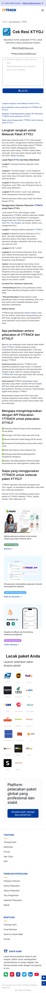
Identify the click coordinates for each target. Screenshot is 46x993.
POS (8, 223)
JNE (3, 223)
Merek (6, 905)
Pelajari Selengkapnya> (31, 3)
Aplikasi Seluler (31, 313)
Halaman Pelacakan (13, 900)
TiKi (12, 223)
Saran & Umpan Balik (13, 934)
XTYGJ (16, 160)
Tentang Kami (10, 842)
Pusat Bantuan (10, 929)
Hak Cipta (8, 856)
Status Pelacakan (12, 886)
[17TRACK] (9, 10)
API (30, 384)
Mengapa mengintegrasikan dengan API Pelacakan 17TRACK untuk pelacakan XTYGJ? (22, 115)
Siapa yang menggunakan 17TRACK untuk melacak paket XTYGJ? (22, 121)
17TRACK (38, 205)
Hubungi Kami (10, 924)
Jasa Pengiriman (14, 22)
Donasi (7, 939)
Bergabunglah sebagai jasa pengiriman (23, 813)
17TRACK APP (7, 374)
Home (4, 22)
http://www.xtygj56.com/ (24, 53)
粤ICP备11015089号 (23, 990)
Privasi (7, 851)
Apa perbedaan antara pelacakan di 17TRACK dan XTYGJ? (22, 108)
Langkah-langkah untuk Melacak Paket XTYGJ (20, 103)
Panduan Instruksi (12, 881)
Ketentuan (8, 847)
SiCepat (18, 223)
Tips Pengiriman (11, 895)
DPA (6, 861)
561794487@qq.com (24, 48)
